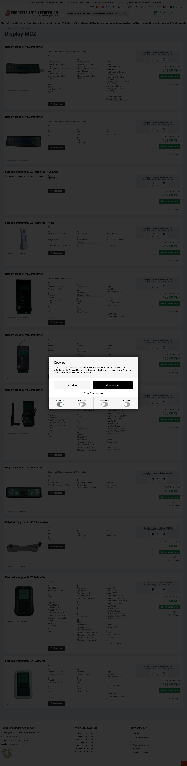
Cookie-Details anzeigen (93, 393)
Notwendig (60, 400)
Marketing (82, 400)
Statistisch (127, 400)
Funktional (104, 400)
